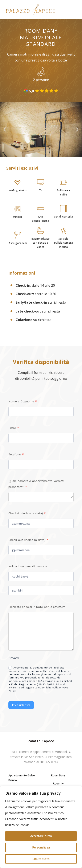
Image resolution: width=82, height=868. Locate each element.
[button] (71, 11)
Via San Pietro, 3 (35, 757)
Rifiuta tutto (41, 859)
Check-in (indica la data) (27, 513)
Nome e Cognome (22, 401)
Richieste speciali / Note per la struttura (36, 606)
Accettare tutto (41, 836)
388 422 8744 (49, 762)
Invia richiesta (21, 705)
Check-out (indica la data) (28, 539)
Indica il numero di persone (27, 566)
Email (13, 428)
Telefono (16, 454)
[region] (41, 827)
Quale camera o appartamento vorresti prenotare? (36, 483)
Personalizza (41, 847)
